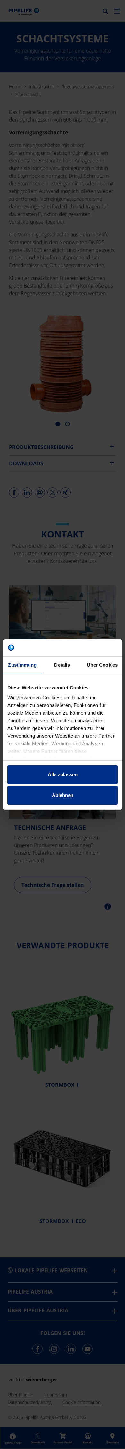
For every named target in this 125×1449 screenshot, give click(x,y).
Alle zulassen (63, 774)
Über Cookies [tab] (102, 665)
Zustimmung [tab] (22, 665)
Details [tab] (62, 665)
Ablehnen (62, 795)
